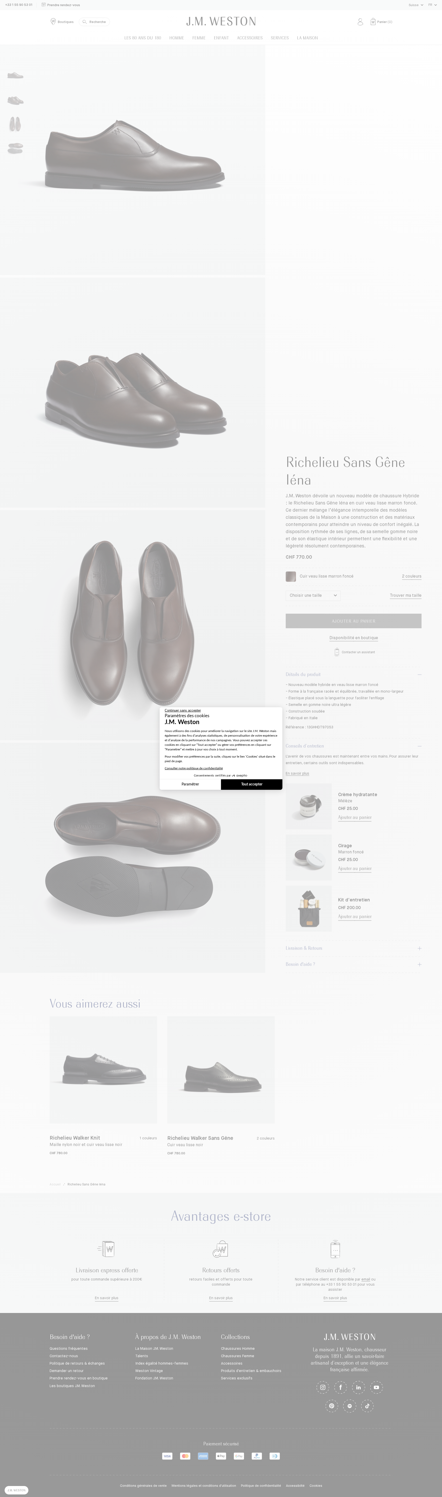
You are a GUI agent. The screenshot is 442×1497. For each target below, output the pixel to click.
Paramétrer (190, 784)
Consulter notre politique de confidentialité (194, 768)
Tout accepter (251, 784)
